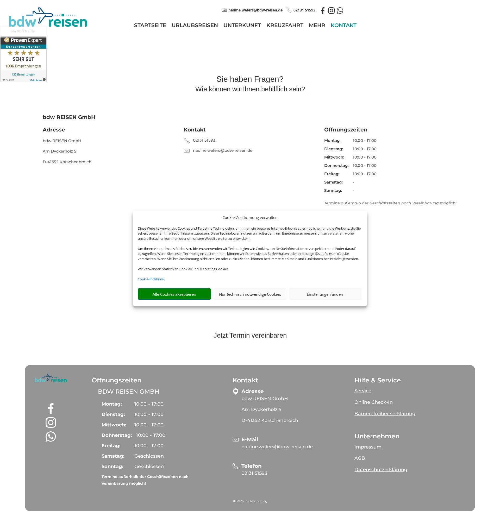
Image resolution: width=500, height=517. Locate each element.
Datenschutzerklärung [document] (380, 469)
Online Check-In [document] (373, 402)
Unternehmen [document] (376, 436)
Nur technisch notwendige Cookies (250, 294)
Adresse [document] (54, 129)
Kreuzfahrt (284, 25)
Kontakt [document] (195, 129)
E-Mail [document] (249, 440)
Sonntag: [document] (333, 190)
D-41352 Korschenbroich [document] (67, 161)
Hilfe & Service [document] (377, 380)
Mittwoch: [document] (334, 157)
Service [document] (362, 391)
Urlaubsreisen (195, 25)
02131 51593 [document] (304, 10)
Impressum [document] (368, 447)
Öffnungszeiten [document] (345, 129)
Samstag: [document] (333, 182)
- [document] (149, 404)
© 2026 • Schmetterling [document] (250, 501)
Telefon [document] (251, 466)
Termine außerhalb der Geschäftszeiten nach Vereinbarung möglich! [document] (145, 480)
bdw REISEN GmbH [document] (62, 140)
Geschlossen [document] (149, 456)
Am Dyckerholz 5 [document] (59, 151)
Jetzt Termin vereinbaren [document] (250, 335)
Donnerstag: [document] (336, 165)
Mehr (317, 25)
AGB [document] (359, 458)
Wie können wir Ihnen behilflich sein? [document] (250, 89)
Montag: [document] (332, 140)
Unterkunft (242, 25)
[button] (51, 378)
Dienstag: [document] (333, 148)
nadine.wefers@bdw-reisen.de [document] (255, 10)
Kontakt (344, 25)
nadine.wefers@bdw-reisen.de (222, 150)
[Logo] (48, 27)
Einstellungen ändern (326, 294)
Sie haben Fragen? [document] (250, 79)
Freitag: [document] (331, 173)
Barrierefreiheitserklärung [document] (384, 414)
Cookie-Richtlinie (151, 279)
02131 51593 (204, 140)
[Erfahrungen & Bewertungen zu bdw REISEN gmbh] (23, 55)
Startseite (150, 25)
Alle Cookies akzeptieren (174, 294)
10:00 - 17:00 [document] (365, 140)
